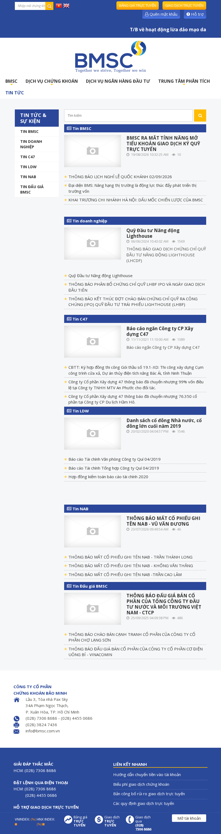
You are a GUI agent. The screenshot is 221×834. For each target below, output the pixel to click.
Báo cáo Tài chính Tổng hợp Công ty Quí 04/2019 (113, 468)
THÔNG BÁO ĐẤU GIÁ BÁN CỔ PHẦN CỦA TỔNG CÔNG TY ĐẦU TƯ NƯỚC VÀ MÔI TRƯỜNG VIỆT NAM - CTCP (163, 604)
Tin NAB (79, 508)
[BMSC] (110, 56)
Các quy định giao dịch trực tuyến (143, 803)
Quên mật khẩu (163, 14)
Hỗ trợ (196, 14)
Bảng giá (80, 821)
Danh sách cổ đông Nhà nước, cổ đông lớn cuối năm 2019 (164, 423)
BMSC (11, 82)
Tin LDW (28, 166)
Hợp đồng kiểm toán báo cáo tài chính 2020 (108, 476)
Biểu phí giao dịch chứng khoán (141, 784)
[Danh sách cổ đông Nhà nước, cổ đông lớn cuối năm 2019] (92, 433)
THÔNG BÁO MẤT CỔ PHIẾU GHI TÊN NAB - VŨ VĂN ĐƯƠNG (163, 521)
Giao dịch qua (143, 823)
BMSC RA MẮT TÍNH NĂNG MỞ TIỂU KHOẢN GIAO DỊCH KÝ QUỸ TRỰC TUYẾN (163, 143)
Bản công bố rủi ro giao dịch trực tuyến (149, 793)
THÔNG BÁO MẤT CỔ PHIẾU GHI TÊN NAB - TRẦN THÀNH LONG (130, 557)
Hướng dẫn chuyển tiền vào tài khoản (147, 774)
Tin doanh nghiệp (31, 144)
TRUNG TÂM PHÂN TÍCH (184, 82)
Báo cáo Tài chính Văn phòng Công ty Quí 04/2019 (114, 459)
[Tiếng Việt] (59, 5)
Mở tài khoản (189, 818)
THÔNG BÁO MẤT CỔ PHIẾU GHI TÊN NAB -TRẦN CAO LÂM (125, 574)
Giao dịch (112, 821)
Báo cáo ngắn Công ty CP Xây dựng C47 (159, 331)
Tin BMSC (29, 131)
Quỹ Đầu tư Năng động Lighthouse (152, 233)
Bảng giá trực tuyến (137, 5)
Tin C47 (27, 156)
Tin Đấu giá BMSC (32, 189)
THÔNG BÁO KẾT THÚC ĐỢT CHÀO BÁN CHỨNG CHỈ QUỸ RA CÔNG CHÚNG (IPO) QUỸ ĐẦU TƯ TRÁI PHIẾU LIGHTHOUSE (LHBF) (133, 301)
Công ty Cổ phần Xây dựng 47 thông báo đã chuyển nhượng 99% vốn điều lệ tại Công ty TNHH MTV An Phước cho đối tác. (135, 384)
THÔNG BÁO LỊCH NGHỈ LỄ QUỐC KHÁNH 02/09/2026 (120, 176)
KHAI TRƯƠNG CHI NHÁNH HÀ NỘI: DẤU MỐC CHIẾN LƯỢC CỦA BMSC (135, 199)
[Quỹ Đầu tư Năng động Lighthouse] (92, 243)
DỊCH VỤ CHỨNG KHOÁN (52, 82)
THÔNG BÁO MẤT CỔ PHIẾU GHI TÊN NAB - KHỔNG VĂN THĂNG (130, 565)
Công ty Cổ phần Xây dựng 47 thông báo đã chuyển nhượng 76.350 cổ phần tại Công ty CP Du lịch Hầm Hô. (132, 399)
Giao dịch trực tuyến (184, 5)
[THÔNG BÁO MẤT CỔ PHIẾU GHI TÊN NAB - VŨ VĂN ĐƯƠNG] (92, 530)
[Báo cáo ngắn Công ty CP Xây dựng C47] (92, 341)
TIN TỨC (14, 93)
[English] (66, 5)
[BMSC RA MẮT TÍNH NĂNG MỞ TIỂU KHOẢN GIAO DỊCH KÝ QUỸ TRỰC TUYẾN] (92, 150)
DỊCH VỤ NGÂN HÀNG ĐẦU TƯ (118, 81)
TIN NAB (28, 176)
